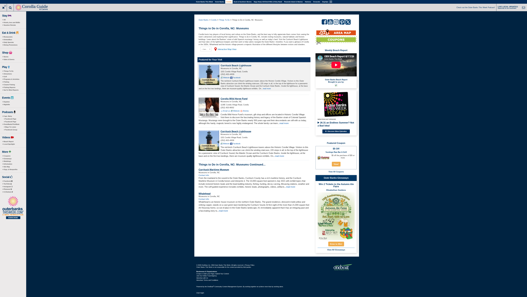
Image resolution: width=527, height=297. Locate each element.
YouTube (7, 184)
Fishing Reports (9, 87)
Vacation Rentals (10, 25)
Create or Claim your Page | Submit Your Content (212, 274)
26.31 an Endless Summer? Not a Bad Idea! (336, 124)
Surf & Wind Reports (11, 90)
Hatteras (308, 2)
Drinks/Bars (8, 39)
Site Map (7, 167)
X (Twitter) (8, 192)
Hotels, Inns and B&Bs (12, 22)
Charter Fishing (9, 84)
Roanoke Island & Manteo (293, 2)
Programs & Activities (11, 79)
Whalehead (205, 193)
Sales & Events (9, 59)
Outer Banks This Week (204, 2)
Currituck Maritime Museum (214, 169)
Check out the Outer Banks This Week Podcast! (475, 7)
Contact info (204, 175)
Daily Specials (9, 42)
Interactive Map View (227, 49)
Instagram (7, 186)
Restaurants (8, 37)
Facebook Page (10, 119)
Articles (246, 111)
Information (8, 164)
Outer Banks (219, 2)
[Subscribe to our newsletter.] (13, 207)
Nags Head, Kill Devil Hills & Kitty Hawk (268, 2)
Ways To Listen (10, 127)
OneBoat (210, 286)
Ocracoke (316, 2)
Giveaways (8, 158)
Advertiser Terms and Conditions (207, 280)
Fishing (6, 82)
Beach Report (9, 141)
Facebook (7, 181)
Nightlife (7, 104)
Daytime (7, 102)
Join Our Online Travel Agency (206, 276)
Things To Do (8, 71)
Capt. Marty (8, 116)
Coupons (7, 156)
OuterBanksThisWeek (11, 124)
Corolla (229, 2)
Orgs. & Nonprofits (10, 169)
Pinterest (7, 189)
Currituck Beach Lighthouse (236, 65)
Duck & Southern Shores (243, 2)
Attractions (8, 74)
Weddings (7, 161)
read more (267, 89)
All (5, 20)
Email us (226, 111)
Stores (6, 57)
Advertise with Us (202, 278)
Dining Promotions (10, 45)
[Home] (31, 7)
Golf (5, 76)
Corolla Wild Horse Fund (234, 98)
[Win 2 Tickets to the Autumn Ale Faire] (336, 215)
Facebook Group (11, 130)
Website (226, 78)
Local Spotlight (9, 144)
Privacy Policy (249, 265)
